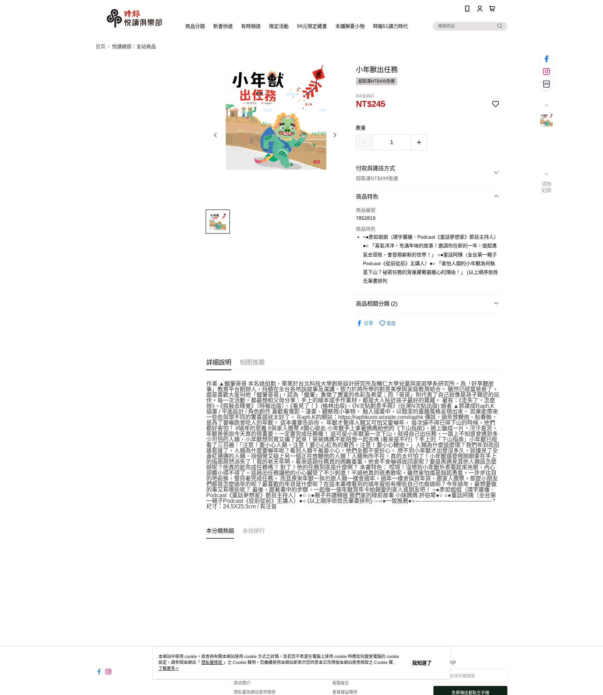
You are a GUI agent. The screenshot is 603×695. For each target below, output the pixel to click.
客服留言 (340, 683)
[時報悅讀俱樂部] (134, 18)
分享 (368, 323)
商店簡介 (242, 683)
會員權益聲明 (344, 692)
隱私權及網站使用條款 (255, 692)
